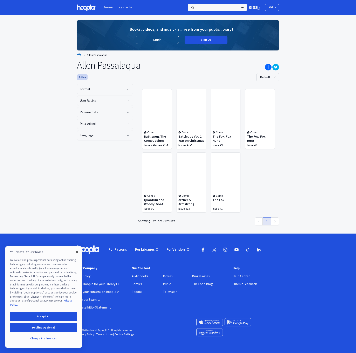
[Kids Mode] (254, 7)
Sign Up (206, 39)
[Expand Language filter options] (127, 135)
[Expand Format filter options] (127, 89)
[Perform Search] (217, 7)
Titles (82, 77)
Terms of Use (104, 334)
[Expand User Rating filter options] (127, 100)
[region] (43, 297)
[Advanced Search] (242, 7)
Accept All (43, 316)
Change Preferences (43, 338)
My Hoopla (125, 7)
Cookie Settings (124, 334)
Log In (272, 7)
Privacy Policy (85, 334)
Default (265, 77)
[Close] (77, 252)
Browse (108, 7)
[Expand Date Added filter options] (127, 123)
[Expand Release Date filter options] (127, 112)
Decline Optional (43, 328)
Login (157, 39)
